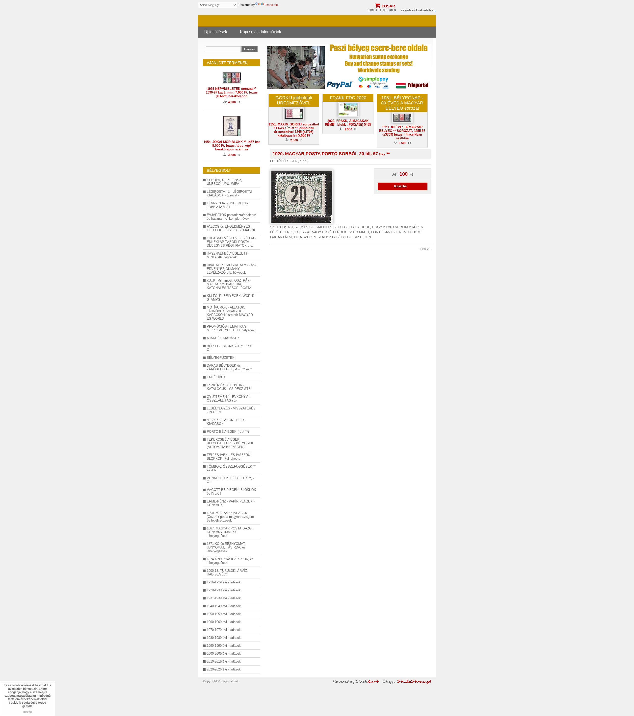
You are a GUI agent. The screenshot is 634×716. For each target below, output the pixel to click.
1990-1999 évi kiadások (224, 645)
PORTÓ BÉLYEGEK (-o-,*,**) (228, 431)
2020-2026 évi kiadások (224, 669)
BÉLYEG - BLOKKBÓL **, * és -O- (230, 348)
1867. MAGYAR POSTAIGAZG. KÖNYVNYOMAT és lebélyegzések (230, 532)
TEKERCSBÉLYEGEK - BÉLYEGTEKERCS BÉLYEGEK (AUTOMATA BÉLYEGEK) (230, 443)
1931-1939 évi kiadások (224, 598)
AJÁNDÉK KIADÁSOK (223, 338)
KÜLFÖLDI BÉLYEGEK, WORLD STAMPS (230, 297)
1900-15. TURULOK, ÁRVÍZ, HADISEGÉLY (227, 572)
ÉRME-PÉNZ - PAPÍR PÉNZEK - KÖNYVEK (231, 503)
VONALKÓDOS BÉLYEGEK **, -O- (230, 480)
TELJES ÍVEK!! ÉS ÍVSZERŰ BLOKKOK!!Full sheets (228, 456)
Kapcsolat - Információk (260, 31)
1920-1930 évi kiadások (224, 590)
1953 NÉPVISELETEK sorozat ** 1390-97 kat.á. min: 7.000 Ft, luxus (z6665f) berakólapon (232, 92)
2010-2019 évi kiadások (224, 661)
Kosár (388, 6)
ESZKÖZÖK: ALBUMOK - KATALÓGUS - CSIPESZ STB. (229, 387)
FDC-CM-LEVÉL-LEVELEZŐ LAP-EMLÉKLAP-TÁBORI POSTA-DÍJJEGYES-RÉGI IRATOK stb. (231, 241)
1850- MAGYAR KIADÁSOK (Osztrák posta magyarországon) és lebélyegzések (230, 516)
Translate (271, 5)
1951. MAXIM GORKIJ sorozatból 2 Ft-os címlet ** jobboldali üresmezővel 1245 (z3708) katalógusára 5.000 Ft (294, 129)
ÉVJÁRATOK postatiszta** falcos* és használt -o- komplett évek (231, 216)
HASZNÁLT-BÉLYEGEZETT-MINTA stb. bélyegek (227, 255)
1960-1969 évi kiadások (224, 622)
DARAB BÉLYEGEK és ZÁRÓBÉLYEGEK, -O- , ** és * (229, 367)
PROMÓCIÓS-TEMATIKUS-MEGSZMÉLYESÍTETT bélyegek (231, 328)
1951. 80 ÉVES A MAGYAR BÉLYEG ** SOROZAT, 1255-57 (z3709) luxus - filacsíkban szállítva (402, 132)
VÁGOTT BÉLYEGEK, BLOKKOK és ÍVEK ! (231, 491)
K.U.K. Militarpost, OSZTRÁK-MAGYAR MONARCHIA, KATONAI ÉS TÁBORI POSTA (229, 284)
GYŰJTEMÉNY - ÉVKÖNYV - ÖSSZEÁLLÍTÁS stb (228, 398)
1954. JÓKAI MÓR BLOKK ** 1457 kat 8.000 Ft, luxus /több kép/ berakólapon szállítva (232, 145)
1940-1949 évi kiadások (224, 606)
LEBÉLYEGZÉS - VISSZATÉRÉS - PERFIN (231, 410)
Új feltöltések (215, 31)
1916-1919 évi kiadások (224, 582)
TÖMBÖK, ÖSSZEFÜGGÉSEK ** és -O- (231, 468)
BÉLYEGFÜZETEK (221, 357)
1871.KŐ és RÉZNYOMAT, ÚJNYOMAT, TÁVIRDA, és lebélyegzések (226, 547)
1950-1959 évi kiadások (224, 614)
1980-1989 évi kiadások (224, 638)
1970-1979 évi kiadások (224, 630)
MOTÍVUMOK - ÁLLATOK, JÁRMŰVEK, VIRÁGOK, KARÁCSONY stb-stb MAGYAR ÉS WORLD (230, 313)
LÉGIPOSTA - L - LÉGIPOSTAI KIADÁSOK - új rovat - (229, 193)
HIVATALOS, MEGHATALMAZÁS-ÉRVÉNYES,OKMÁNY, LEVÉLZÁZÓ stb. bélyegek (231, 268)
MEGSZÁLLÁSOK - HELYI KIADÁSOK (226, 422)
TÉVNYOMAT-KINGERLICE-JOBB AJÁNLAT (227, 205)
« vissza (425, 249)
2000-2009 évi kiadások (224, 653)
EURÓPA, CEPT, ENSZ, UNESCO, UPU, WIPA (224, 182)
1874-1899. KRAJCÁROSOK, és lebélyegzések (230, 561)
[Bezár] (27, 711)
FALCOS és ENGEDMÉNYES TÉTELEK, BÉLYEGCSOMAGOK (231, 228)
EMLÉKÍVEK (216, 377)
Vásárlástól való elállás (417, 10)
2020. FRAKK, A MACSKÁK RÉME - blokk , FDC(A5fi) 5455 (348, 122)
